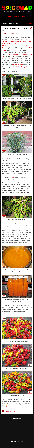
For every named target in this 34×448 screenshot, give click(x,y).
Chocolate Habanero (15, 41)
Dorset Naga (19, 43)
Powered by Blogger (18, 441)
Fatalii (6, 159)
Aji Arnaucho (11, 43)
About (16, 17)
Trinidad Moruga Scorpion (23, 67)
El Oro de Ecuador (13, 54)
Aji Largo (12, 177)
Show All (28, 23)
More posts (17, 418)
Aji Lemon (10, 58)
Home (9, 17)
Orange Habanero (17, 64)
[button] (31, 28)
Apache (24, 41)
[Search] (32, 3)
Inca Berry (23, 54)
